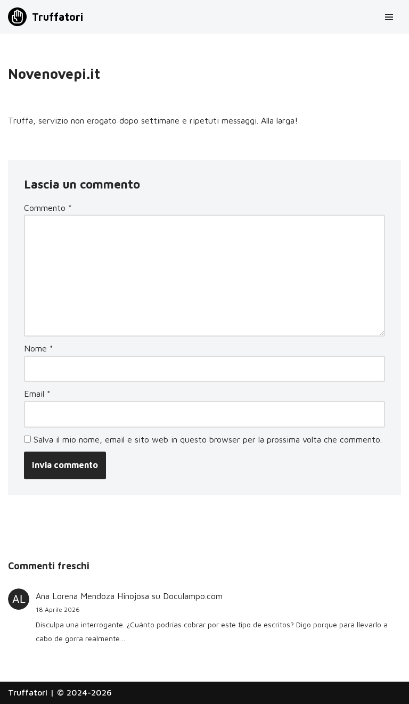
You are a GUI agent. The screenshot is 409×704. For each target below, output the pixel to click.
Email (37, 393)
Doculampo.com (193, 596)
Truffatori (27, 692)
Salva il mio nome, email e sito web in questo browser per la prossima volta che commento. (208, 439)
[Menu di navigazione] (389, 17)
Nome (38, 348)
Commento (48, 207)
